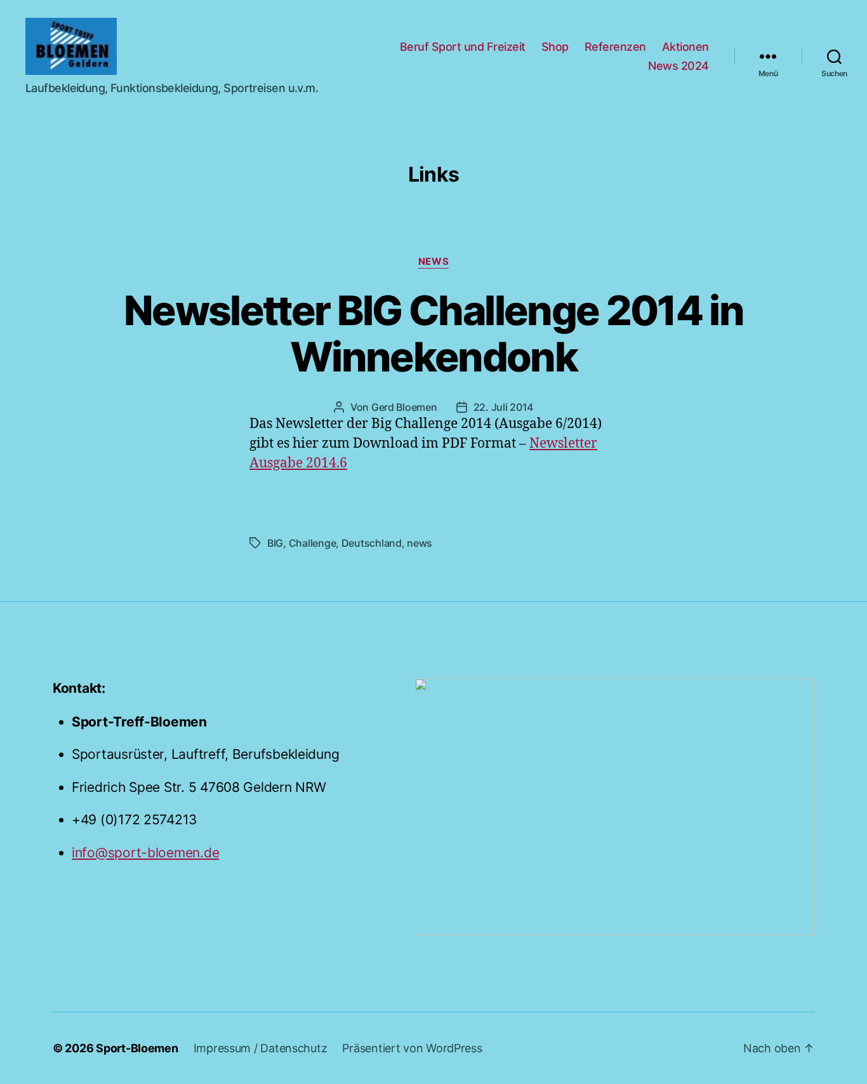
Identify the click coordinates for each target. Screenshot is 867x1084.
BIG (275, 543)
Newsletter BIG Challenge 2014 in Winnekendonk (433, 333)
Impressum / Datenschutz (261, 1048)
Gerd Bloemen (404, 407)
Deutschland (371, 543)
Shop (555, 46)
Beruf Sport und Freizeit (463, 46)
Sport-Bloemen (137, 1048)
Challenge (312, 543)
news (433, 261)
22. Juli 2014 (503, 407)
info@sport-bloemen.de (145, 852)
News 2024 (678, 65)
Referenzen (615, 46)
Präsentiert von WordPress (412, 1048)
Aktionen (685, 46)
